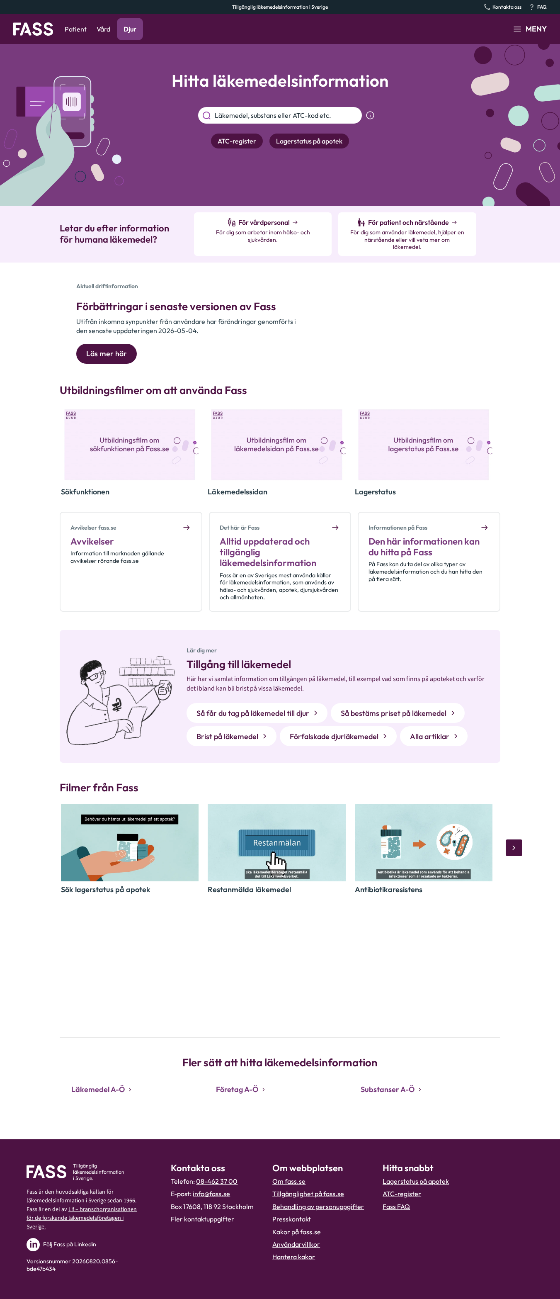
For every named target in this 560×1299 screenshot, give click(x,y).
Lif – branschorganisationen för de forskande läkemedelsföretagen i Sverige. (82, 1218)
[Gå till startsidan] (33, 29)
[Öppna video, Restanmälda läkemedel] (276, 842)
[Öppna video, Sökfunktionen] (130, 445)
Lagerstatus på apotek (416, 1181)
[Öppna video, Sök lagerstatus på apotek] (130, 842)
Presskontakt (291, 1219)
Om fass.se (288, 1181)
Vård (103, 29)
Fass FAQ (396, 1206)
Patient (76, 29)
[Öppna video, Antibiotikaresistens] (423, 842)
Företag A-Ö (237, 1089)
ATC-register (402, 1194)
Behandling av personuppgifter (318, 1206)
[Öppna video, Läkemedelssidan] (276, 445)
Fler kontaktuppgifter (202, 1219)
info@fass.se (211, 1194)
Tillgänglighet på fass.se (308, 1194)
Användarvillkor (296, 1244)
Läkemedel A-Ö (98, 1089)
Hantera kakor (293, 1257)
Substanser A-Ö (388, 1089)
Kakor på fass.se (296, 1232)
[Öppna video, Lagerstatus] (423, 445)
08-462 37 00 (217, 1181)
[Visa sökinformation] (370, 115)
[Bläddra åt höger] (514, 847)
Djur (130, 29)
